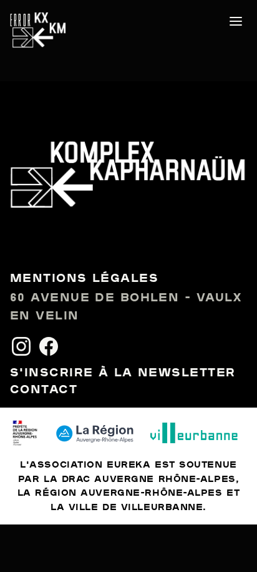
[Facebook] (48, 346)
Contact (43, 390)
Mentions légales (84, 278)
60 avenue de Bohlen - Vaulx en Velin (126, 307)
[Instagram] (21, 346)
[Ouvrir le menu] (236, 21)
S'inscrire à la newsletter (122, 373)
